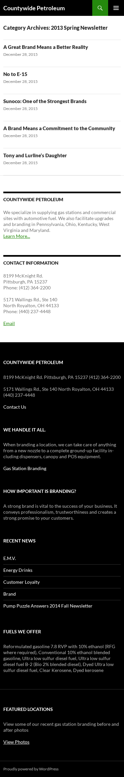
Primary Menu (116, 8)
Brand (9, 594)
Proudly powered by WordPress (31, 768)
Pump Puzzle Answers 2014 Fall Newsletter (48, 606)
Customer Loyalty (21, 582)
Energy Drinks (17, 570)
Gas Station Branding (24, 468)
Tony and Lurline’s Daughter (35, 155)
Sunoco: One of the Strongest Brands (45, 101)
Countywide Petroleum (34, 8)
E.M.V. (9, 558)
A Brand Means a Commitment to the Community (59, 128)
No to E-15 (15, 74)
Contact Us (14, 407)
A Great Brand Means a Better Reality (45, 47)
